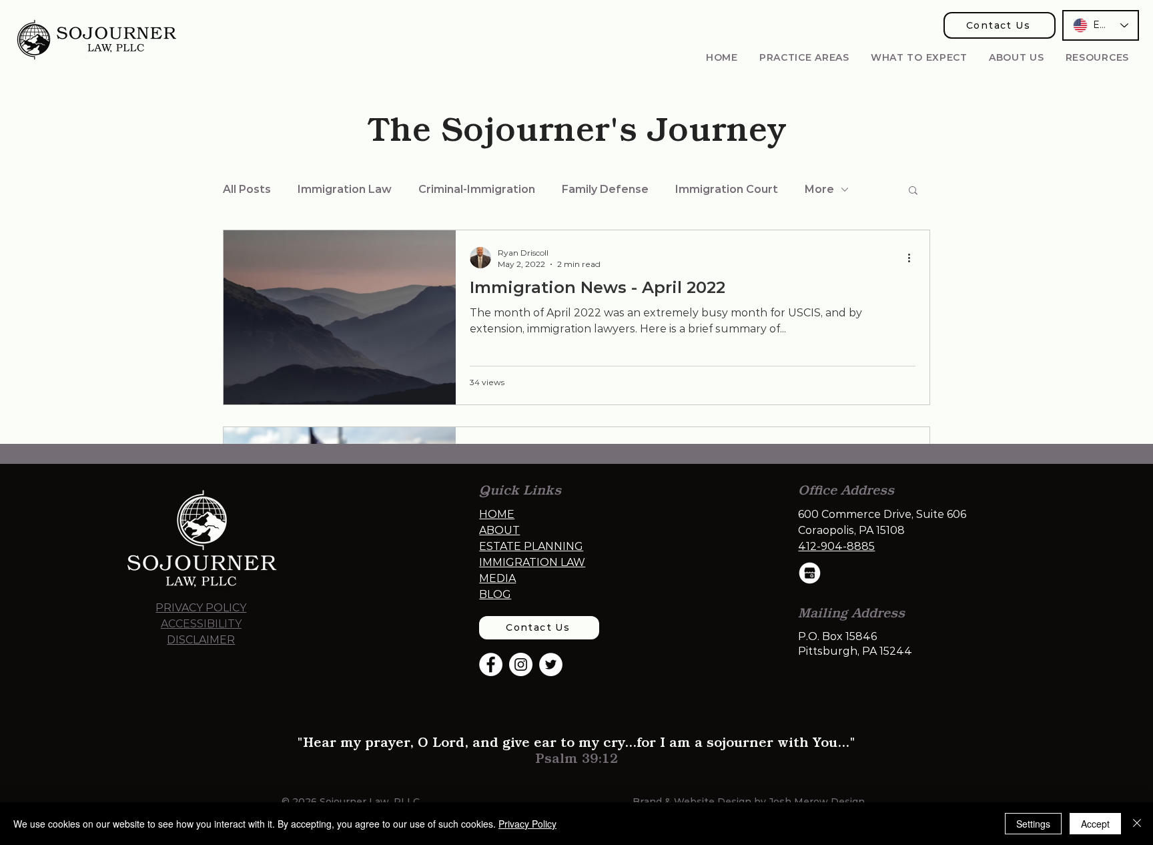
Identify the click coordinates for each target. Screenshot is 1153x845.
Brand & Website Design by (701, 802)
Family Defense (605, 189)
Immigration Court (726, 189)
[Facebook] (490, 664)
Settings (1033, 823)
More (819, 189)
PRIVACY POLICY (200, 607)
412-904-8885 (836, 546)
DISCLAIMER (201, 639)
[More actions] (913, 258)
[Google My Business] (809, 573)
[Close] (1137, 823)
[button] (804, 57)
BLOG (495, 594)
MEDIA (497, 578)
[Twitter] (550, 664)
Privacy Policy (527, 823)
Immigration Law (345, 189)
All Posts (247, 189)
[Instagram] (520, 664)
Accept (1095, 823)
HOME (496, 514)
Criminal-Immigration (476, 189)
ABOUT (499, 530)
